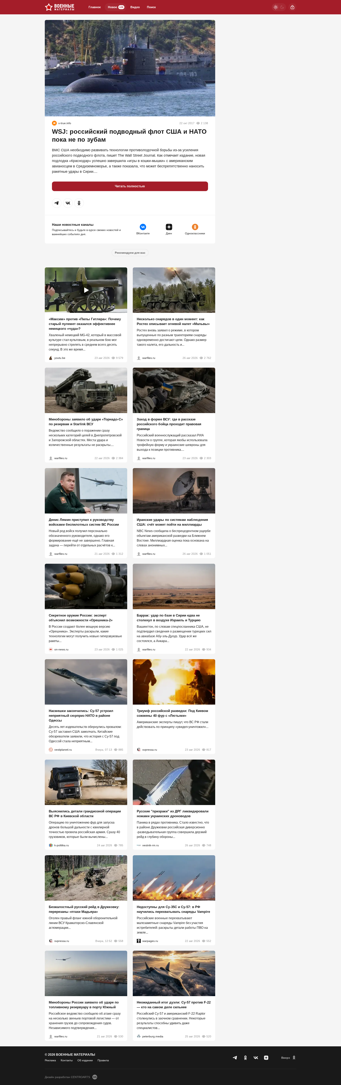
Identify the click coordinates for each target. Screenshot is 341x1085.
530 (120, 1036)
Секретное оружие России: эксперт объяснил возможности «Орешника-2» (80, 617)
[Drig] (138, 845)
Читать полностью (130, 186)
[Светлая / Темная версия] (279, 7)
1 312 (119, 553)
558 (120, 940)
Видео (135, 7)
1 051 (207, 553)
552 (208, 940)
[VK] (256, 1058)
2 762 (207, 357)
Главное (95, 7)
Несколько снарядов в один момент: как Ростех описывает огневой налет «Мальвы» (173, 321)
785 (120, 845)
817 (208, 749)
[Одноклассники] (245, 1058)
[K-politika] (50, 845)
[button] (57, 203)
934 (208, 649)
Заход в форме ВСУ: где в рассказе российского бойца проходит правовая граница (169, 424)
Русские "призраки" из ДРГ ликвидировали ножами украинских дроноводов (172, 813)
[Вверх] (288, 1058)
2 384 (119, 458)
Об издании (85, 1060)
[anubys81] (50, 357)
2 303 (207, 458)
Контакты (67, 1060)
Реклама (50, 1060)
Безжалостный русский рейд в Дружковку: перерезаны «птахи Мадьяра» (84, 909)
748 (208, 845)
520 (208, 1036)
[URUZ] (54, 123)
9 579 (119, 357)
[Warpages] (138, 940)
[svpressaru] (138, 749)
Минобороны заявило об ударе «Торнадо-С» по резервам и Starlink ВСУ (86, 421)
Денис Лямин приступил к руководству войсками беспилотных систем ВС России (84, 522)
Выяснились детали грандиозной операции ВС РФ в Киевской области (85, 813)
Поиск (151, 7)
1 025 (119, 649)
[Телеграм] (235, 1058)
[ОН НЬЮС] (50, 649)
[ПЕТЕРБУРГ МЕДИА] (138, 1036)
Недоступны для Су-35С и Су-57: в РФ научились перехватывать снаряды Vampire (173, 909)
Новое (115, 7)
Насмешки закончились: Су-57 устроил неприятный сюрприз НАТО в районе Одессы (81, 715)
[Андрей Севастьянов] (138, 357)
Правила (103, 1060)
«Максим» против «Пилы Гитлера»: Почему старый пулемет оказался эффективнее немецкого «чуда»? (85, 323)
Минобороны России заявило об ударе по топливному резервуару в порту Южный (84, 1005)
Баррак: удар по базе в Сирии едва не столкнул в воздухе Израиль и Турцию (169, 617)
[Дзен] (266, 1058)
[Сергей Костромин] (50, 458)
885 (120, 749)
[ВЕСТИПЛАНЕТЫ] (50, 749)
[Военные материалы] (59, 7)
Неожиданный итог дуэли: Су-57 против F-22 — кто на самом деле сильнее (174, 1005)
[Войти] (292, 7)
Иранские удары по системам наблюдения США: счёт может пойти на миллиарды (172, 522)
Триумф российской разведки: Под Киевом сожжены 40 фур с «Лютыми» (172, 713)
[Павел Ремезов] (138, 458)
